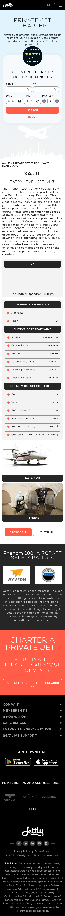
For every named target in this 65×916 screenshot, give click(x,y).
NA (32, 264)
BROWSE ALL (18, 532)
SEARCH (32, 111)
